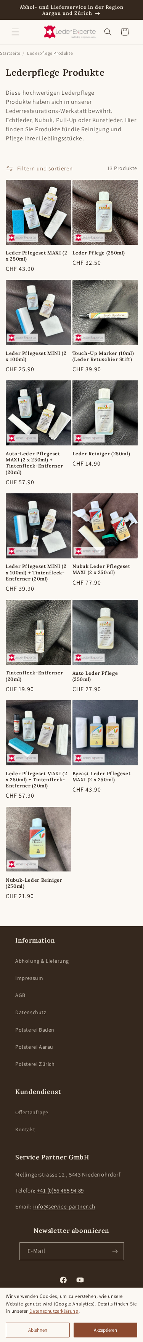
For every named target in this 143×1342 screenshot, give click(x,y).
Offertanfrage (31, 1112)
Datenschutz (31, 1012)
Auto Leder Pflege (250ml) (95, 676)
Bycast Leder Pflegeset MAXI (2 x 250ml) (101, 776)
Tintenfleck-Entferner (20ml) (34, 675)
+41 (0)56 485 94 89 (60, 1190)
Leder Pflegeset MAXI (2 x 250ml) (36, 256)
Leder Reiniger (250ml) (101, 453)
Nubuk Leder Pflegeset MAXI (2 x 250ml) (101, 569)
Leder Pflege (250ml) (98, 253)
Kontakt (25, 1129)
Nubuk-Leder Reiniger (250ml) (34, 883)
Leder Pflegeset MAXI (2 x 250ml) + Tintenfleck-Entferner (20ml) (36, 779)
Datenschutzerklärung (54, 1311)
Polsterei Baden (35, 1029)
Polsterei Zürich (35, 1064)
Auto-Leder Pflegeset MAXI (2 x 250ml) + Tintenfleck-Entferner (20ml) (34, 462)
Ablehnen (37, 1330)
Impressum (29, 978)
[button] (15, 32)
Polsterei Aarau (34, 1046)
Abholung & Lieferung (42, 960)
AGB (20, 995)
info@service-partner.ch (64, 1206)
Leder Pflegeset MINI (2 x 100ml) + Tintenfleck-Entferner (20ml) (36, 572)
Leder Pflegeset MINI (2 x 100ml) (36, 356)
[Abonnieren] (115, 1251)
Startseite (10, 53)
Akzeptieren (105, 1330)
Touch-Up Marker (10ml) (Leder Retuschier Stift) (103, 356)
